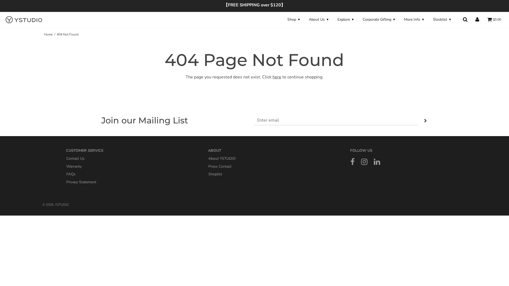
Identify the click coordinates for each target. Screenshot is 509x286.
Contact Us (75, 158)
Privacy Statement (81, 181)
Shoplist (215, 174)
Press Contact (219, 166)
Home (48, 34)
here (277, 77)
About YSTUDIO (222, 158)
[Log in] (477, 19)
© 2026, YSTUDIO (55, 205)
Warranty (74, 166)
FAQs (71, 174)
